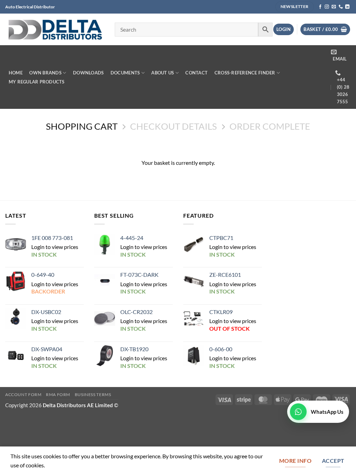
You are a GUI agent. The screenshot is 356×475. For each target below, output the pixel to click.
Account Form (23, 394)
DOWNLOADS (88, 72)
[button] (283, 29)
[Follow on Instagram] (327, 7)
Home (16, 72)
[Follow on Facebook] (320, 7)
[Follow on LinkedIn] (347, 7)
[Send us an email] (334, 7)
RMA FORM (58, 394)
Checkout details (173, 126)
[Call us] (341, 7)
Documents (125, 72)
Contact (196, 72)
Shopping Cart (82, 126)
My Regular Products (37, 81)
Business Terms (93, 394)
